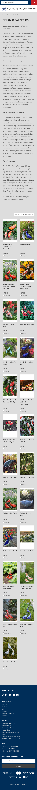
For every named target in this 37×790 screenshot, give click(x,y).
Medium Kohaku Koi (27, 477)
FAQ (3, 709)
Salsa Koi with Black (27, 324)
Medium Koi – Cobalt (10, 551)
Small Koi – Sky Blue (10, 662)
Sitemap (4, 715)
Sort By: (17, 214)
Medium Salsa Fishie (10, 513)
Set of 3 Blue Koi (25, 244)
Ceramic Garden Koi (8, 723)
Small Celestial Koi (26, 551)
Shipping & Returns (8, 713)
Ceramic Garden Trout (9, 728)
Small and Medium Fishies (10, 732)
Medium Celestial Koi (10, 477)
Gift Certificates (7, 726)
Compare (7, 256)
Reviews (4, 711)
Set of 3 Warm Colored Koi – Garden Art (7, 247)
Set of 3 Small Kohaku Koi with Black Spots (25, 286)
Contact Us (5, 707)
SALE (3, 734)
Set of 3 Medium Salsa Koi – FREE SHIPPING (9, 286)
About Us (5, 705)
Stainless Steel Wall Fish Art (11, 738)
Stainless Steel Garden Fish (11, 736)
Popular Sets (6, 730)
